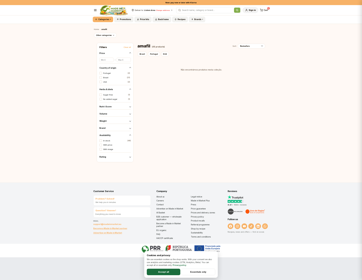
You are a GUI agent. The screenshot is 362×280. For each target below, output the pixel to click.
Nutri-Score (105, 106)
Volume (103, 114)
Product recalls (198, 220)
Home (96, 29)
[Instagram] (237, 226)
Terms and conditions (201, 237)
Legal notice (196, 196)
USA (116, 82)
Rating (102, 157)
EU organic (161, 230)
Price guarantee (198, 208)
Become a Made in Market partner (110, 228)
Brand (102, 128)
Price (102, 53)
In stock (117, 141)
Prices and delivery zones (203, 212)
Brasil (142, 54)
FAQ (158, 234)
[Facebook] (230, 226)
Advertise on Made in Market (107, 233)
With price (107, 145)
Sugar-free (116, 95)
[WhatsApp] (265, 226)
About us (160, 196)
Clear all (127, 47)
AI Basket (160, 212)
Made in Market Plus (200, 200)
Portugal (116, 73)
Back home (163, 19)
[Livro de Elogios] (255, 211)
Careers (160, 200)
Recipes (181, 19)
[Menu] (95, 10)
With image (108, 149)
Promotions (125, 19)
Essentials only (198, 272)
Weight (103, 121)
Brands (198, 19)
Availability (104, 135)
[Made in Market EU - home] (114, 10)
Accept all (163, 272)
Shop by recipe (198, 228)
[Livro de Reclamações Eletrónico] (235, 211)
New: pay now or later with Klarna (181, 2)
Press (193, 204)
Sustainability (197, 232)
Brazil (116, 77)
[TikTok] (251, 226)
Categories (104, 19)
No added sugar (116, 99)
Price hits (144, 19)
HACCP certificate (164, 238)
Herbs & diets (106, 89)
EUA (165, 54)
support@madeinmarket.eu (107, 224)
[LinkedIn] (258, 226)
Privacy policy (197, 216)
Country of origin (107, 68)
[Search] (237, 10)
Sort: (235, 46)
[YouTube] (244, 226)
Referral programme (200, 224)
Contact (159, 204)
